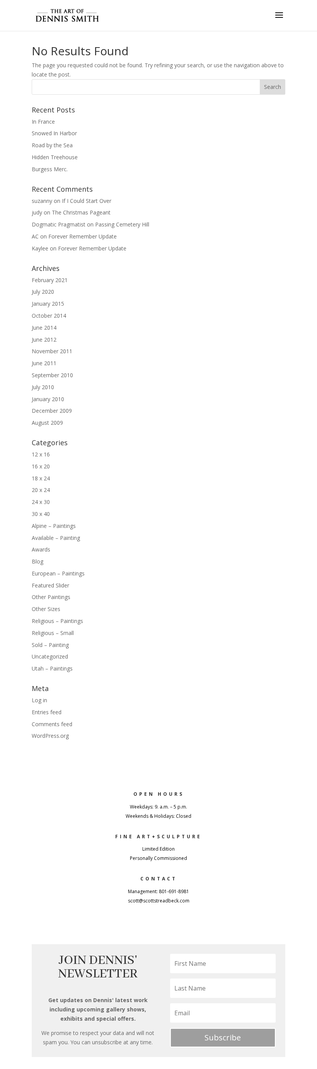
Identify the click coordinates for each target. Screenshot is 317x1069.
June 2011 (44, 363)
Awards (41, 549)
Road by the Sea (52, 145)
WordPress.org (50, 735)
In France (43, 121)
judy (37, 212)
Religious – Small (53, 633)
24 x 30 (41, 502)
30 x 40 (41, 513)
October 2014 (49, 315)
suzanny (42, 200)
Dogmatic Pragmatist (58, 224)
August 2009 (47, 422)
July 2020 (43, 291)
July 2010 (43, 387)
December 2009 (52, 410)
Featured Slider (50, 585)
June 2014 (44, 327)
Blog (37, 561)
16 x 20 (41, 466)
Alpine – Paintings (54, 525)
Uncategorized (50, 656)
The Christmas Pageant (81, 212)
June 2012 (44, 339)
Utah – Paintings (52, 668)
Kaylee (40, 248)
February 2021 (50, 280)
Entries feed (46, 712)
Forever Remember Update (82, 236)
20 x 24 (41, 490)
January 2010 (48, 399)
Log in (39, 700)
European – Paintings (58, 573)
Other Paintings (51, 597)
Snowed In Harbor (54, 133)
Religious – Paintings (57, 621)
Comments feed (52, 724)
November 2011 (52, 351)
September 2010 (52, 375)
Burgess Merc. (50, 169)
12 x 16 (41, 454)
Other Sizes (46, 609)
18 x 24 (41, 478)
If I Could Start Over (86, 200)
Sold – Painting (50, 645)
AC (35, 236)
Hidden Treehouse (55, 157)
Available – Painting (56, 537)
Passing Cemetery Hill (122, 224)
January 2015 (48, 303)
